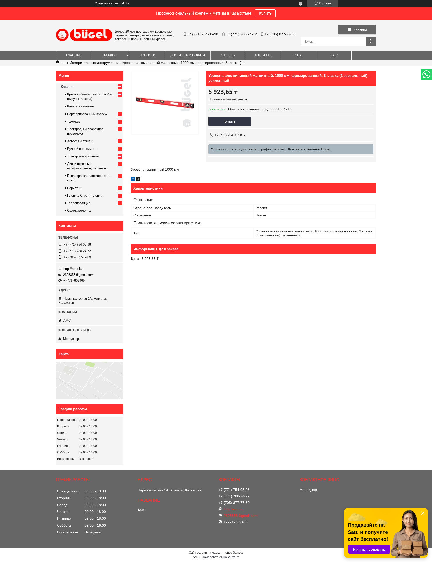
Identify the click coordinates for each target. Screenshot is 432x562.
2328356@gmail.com (78, 275)
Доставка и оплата (188, 55)
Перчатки (74, 188)
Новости (148, 55)
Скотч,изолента (79, 210)
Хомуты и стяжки (80, 141)
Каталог (109, 55)
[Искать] (371, 41)
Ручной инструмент (82, 149)
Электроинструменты (83, 156)
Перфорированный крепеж (87, 114)
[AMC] (84, 40)
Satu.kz (238, 552)
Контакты (263, 55)
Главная (73, 55)
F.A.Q (334, 55)
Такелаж (73, 122)
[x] (138, 180)
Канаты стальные (80, 106)
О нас (299, 55)
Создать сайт (104, 3)
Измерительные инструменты (94, 63)
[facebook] (133, 180)
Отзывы (228, 55)
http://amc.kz (73, 269)
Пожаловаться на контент (220, 557)
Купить (265, 13)
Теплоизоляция (78, 203)
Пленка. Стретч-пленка (84, 196)
